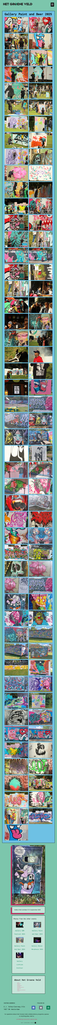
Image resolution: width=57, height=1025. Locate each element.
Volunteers (18, 986)
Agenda (18, 982)
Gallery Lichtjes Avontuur (19, 964)
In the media (19, 988)
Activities (18, 984)
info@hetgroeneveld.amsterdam (26, 1019)
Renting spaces (19, 985)
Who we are (19, 983)
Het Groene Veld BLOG (20, 987)
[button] (52, 5)
